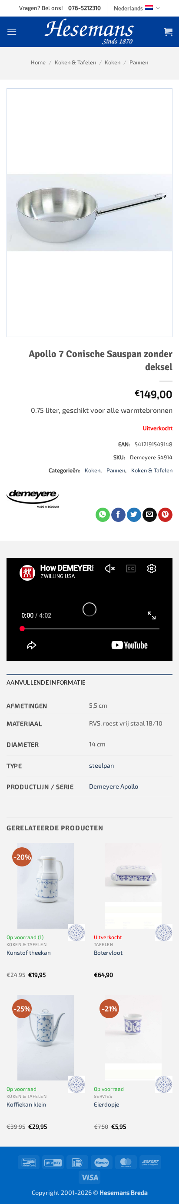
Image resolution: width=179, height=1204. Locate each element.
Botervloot (108, 952)
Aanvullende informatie (46, 682)
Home (38, 62)
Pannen (138, 62)
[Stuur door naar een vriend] (150, 515)
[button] (12, 31)
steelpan (101, 765)
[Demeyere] (33, 499)
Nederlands (128, 8)
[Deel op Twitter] (134, 515)
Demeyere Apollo (113, 786)
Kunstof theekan (29, 952)
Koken (112, 62)
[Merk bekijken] (76, 932)
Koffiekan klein (26, 1104)
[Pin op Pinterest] (165, 515)
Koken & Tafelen (75, 62)
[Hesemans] (89, 32)
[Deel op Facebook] (118, 515)
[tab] (89, 682)
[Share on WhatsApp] (103, 515)
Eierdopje (106, 1104)
